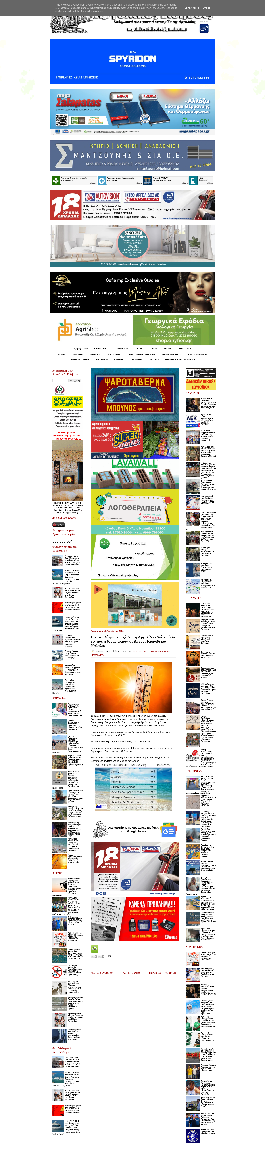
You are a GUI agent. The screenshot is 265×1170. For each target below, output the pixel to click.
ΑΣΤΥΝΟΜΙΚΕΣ (114, 354)
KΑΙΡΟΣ (167, 349)
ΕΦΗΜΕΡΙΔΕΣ (101, 349)
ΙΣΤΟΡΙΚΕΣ (137, 359)
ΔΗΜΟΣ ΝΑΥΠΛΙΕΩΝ (79, 359)
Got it (206, 7)
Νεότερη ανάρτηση (102, 972)
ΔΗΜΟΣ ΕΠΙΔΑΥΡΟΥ (171, 354)
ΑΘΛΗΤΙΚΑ (78, 354)
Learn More (192, 7)
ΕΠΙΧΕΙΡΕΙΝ (102, 359)
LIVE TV (138, 349)
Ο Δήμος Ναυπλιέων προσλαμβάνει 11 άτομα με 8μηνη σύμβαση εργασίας (72, 640)
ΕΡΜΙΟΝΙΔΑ (120, 359)
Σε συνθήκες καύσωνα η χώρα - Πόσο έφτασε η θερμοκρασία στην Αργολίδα (73, 669)
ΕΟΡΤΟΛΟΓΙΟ (121, 349)
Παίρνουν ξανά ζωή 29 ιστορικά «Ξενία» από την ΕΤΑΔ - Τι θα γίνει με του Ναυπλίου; (72, 560)
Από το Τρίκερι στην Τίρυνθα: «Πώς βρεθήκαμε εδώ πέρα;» (72, 654)
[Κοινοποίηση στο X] (99, 956)
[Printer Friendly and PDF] (94, 952)
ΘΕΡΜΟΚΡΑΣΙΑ (155, 651)
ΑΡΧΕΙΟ (153, 349)
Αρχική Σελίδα (81, 349)
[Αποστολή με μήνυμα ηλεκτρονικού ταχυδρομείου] (92, 956)
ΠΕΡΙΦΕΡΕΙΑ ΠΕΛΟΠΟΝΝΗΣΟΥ (180, 359)
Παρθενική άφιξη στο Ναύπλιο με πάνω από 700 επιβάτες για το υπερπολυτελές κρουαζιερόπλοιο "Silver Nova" (66, 624)
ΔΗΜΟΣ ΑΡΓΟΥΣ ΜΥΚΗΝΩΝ (142, 354)
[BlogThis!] (95, 956)
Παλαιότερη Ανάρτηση (162, 972)
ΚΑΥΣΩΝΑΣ (166, 651)
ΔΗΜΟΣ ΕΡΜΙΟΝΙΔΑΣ (198, 354)
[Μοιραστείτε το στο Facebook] (102, 956)
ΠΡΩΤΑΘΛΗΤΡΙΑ (98, 655)
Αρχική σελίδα (131, 972)
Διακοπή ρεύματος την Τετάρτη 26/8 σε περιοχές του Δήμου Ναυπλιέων (73, 606)
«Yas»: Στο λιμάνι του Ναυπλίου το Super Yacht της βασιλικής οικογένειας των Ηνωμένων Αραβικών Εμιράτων (66, 577)
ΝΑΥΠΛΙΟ (154, 359)
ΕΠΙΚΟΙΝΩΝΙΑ (184, 349)
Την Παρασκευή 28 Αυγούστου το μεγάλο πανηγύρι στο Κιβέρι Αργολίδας (72, 592)
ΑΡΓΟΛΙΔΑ (95, 354)
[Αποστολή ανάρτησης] (109, 956)
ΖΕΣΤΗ (144, 651)
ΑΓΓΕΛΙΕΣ (62, 354)
